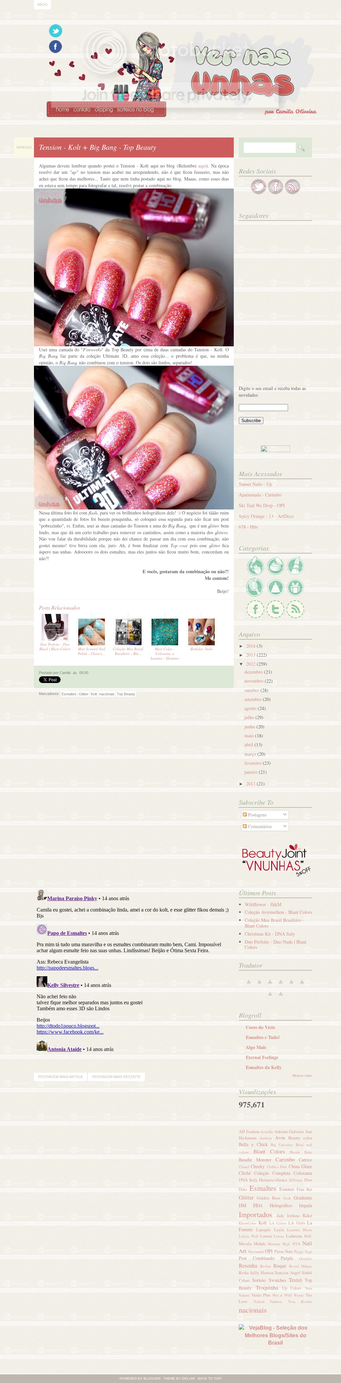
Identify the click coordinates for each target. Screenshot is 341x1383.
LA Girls (296, 1223)
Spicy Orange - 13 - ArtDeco (266, 516)
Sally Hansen (261, 1273)
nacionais (107, 694)
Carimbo (285, 1159)
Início (42, 4)
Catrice (305, 1159)
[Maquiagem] (295, 574)
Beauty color (300, 1138)
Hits (258, 1205)
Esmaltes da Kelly (264, 1067)
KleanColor (247, 1223)
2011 (251, 783)
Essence (286, 1189)
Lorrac (279, 1236)
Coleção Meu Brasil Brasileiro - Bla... (128, 651)
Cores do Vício (260, 1027)
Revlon (265, 1266)
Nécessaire (256, 1251)
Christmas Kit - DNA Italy (270, 934)
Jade (280, 1216)
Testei (295, 1280)
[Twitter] (275, 617)
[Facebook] (255, 617)
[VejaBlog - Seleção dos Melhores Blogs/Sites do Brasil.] (275, 1334)
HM (242, 1205)
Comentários (259, 826)
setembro (253, 699)
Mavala (245, 1244)
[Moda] (275, 596)
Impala (305, 1205)
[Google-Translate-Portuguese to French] (259, 985)
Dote (243, 1189)
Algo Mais (256, 1047)
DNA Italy (248, 1180)
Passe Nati (283, 1251)
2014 (251, 646)
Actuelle (266, 1131)
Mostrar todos (302, 1075)
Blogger (152, 1378)
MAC (308, 1236)
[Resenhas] (275, 574)
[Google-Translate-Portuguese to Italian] (280, 985)
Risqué (279, 1266)
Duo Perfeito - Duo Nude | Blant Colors (275, 945)
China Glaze (300, 1166)
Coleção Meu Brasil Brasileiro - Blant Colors (274, 923)
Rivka (244, 1273)
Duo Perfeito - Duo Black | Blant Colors (54, 646)
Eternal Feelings (262, 1057)
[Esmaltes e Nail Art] (255, 574)
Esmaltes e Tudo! (263, 1037)
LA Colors (277, 1223)
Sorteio (259, 1280)
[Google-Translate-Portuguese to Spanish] (280, 997)
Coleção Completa (272, 1173)
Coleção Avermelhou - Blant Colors (278, 912)
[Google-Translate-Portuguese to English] (302, 985)
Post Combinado (256, 1258)
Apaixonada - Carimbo (260, 494)
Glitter (84, 694)
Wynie (299, 1295)
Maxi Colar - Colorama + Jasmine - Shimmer (164, 653)
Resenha (248, 1265)
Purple (287, 1258)
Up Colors (292, 1288)
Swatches (277, 1280)
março (250, 754)
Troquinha (267, 1287)
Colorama (303, 1173)
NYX (296, 1243)
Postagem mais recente (116, 1077)
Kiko (307, 1215)
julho (249, 717)
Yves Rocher (300, 1301)
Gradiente (303, 1197)
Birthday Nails (201, 648)
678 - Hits (248, 527)
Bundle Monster (255, 1159)
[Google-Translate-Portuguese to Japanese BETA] (291, 985)
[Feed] (295, 617)
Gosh (287, 1197)
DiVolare (296, 1179)
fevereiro (253, 763)
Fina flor (304, 1189)
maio (249, 735)
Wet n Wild (282, 1295)
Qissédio (305, 1258)
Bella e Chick (253, 1144)
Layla (279, 1230)
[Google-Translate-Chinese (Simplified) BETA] (248, 985)
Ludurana (294, 1236)
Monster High (279, 1243)
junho (250, 726)
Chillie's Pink (277, 1166)
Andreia (265, 1137)
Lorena (266, 1236)
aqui (202, 165)
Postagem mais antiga (60, 1077)
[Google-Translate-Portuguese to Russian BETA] (270, 997)
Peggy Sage (303, 1251)
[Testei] (255, 596)
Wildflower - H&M (263, 904)
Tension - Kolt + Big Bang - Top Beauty (97, 147)
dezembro (254, 672)
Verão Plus (261, 1295)
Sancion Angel (287, 1273)
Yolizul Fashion (267, 1301)
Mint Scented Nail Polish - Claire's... (91, 651)
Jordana (293, 1216)
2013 (251, 655)
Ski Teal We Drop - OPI (262, 505)
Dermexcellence (273, 1180)
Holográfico (281, 1205)
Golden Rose (268, 1198)
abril (249, 744)
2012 (251, 664)
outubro (252, 690)
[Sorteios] (295, 596)
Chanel (244, 1166)
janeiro (251, 772)
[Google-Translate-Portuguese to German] (270, 985)
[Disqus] (134, 797)
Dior (308, 1180)
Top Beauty (126, 694)
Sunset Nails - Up (255, 484)
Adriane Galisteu (289, 1131)
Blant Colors (269, 1151)
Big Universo (282, 1144)
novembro (254, 681)
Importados (255, 1214)
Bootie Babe (301, 1151)
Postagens (256, 814)
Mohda (259, 1244)
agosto (251, 708)
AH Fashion (249, 1131)
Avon (280, 1137)
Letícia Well (248, 1236)
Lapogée (263, 1230)
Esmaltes (69, 694)
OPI (269, 1251)
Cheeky (258, 1166)
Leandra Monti (299, 1229)
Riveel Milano (300, 1266)
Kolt (94, 694)
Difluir (188, 1378)
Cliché (245, 1173)
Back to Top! (210, 1378)
